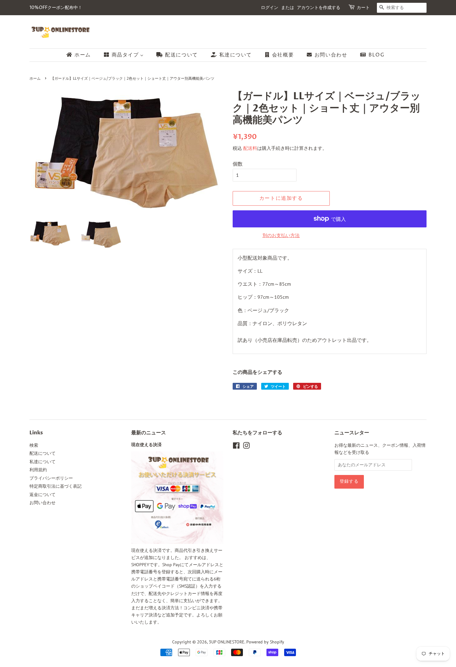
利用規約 (38, 469)
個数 (238, 164)
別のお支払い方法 (281, 235)
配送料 (250, 148)
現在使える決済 (146, 445)
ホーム (35, 78)
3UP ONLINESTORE (226, 642)
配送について (42, 453)
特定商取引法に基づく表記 (55, 486)
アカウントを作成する (318, 8)
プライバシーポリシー (51, 478)
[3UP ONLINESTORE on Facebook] (236, 447)
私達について (42, 461)
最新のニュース (148, 432)
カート (363, 8)
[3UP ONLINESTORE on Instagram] (246, 447)
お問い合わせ (42, 502)
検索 (33, 445)
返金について (42, 494)
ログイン (269, 8)
